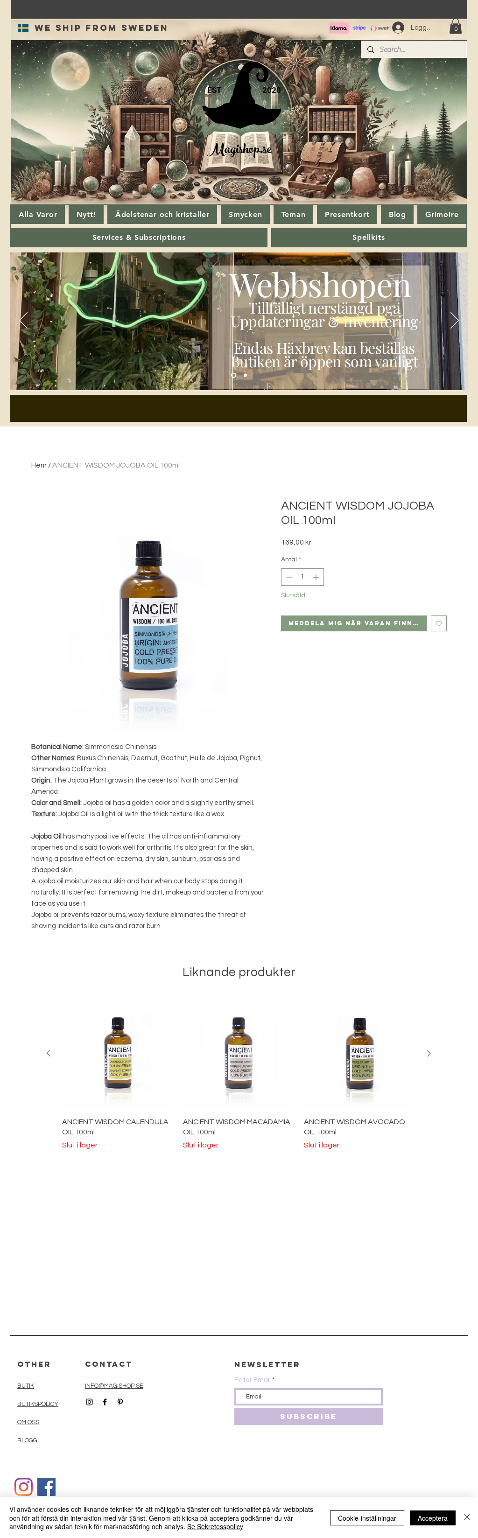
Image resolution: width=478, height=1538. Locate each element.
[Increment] (317, 577)
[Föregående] (23, 321)
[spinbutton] (302, 577)
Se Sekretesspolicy (215, 1526)
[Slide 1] (233, 375)
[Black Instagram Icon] (89, 1402)
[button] (455, 26)
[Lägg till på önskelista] (439, 623)
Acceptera (433, 1518)
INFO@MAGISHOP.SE (114, 1386)
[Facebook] (46, 1487)
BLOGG (27, 1440)
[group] (239, 1074)
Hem (39, 465)
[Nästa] (454, 321)
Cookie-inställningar (367, 1518)
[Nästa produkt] (429, 1053)
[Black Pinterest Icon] (120, 1402)
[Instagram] (23, 1487)
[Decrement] (288, 577)
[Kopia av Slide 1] (245, 375)
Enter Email (252, 1380)
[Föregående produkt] (48, 1053)
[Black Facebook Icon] (104, 1402)
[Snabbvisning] (118, 1053)
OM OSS (28, 1422)
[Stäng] (466, 1518)
